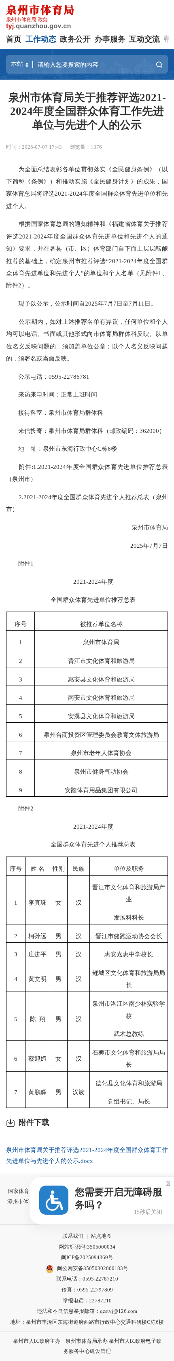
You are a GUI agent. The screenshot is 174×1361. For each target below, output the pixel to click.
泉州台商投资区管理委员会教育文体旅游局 (101, 734)
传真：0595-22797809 (87, 1290)
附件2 (20, 808)
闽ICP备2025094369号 (87, 1257)
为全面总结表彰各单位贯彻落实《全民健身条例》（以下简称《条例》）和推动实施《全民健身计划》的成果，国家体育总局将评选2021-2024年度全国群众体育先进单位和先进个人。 (87, 187)
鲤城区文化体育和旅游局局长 (128, 978)
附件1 (20, 563)
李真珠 (37, 902)
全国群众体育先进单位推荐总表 (87, 599)
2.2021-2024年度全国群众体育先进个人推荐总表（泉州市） (87, 503)
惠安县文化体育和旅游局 (101, 679)
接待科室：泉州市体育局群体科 (54, 412)
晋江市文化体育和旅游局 (101, 660)
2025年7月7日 (143, 545)
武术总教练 (129, 1033)
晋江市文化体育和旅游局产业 (128, 893)
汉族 (78, 1092)
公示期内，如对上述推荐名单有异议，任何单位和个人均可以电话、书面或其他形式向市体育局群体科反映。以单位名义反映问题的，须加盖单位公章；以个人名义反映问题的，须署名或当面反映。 (87, 340)
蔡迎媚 (37, 1058)
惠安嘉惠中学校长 (128, 954)
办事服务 (110, 39)
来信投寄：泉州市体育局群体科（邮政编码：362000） (85, 430)
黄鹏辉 (37, 1092)
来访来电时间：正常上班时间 (51, 394)
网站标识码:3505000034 (87, 1247)
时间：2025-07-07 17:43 (34, 147)
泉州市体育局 (143, 527)
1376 (96, 147)
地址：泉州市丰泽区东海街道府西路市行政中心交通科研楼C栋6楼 (87, 1322)
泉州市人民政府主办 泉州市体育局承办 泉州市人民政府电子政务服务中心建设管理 (87, 1346)
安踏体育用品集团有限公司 (101, 790)
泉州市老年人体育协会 (101, 752)
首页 (13, 39)
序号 (21, 623)
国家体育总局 (24, 1191)
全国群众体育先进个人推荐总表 (87, 844)
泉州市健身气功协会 (101, 771)
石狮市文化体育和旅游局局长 (128, 1058)
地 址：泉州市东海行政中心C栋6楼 (61, 448)
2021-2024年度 (87, 581)
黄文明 (37, 978)
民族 (78, 868)
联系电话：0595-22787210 (87, 1279)
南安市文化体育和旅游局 (101, 697)
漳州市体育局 (23, 1202)
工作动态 (40, 39)
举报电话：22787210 (87, 1301)
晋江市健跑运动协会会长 (128, 936)
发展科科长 (129, 917)
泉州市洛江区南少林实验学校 (128, 1009)
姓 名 (38, 868)
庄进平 (37, 954)
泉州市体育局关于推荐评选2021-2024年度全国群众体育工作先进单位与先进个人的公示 (87, 111)
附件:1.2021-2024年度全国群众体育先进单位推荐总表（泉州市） (87, 472)
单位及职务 (129, 868)
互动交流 (144, 39)
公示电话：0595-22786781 (47, 376)
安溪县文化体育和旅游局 (101, 716)
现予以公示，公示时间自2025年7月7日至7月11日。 (81, 303)
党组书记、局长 (129, 1101)
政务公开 (75, 39)
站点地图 (101, 1236)
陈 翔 (37, 1018)
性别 (59, 868)
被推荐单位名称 (101, 623)
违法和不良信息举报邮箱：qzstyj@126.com (87, 1311)
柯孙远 (37, 936)
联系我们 (72, 1236)
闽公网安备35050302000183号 (92, 1268)
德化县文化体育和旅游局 (128, 1083)
